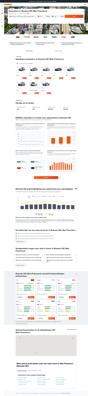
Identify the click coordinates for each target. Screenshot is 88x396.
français (54, 1)
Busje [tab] (49, 196)
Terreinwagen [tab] (44, 196)
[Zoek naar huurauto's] (2, 13)
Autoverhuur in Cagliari (22, 377)
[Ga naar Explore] (2, 16)
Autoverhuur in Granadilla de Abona (43, 379)
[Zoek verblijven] (2, 10)
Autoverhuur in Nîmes (22, 384)
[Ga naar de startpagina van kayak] (8, 4)
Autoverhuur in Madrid (41, 384)
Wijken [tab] (40, 370)
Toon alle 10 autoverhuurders (21, 323)
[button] (86, 1)
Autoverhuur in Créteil (22, 382)
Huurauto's (23, 393)
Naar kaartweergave (72, 329)
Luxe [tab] (58, 196)
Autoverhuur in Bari (21, 379)
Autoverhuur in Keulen (60, 382)
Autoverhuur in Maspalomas (61, 379)
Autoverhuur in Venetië (41, 381)
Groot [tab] (38, 196)
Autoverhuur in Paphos (60, 377)
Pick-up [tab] (54, 196)
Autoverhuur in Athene (60, 384)
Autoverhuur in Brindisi (60, 381)
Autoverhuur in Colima (41, 377)
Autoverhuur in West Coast (44, 393)
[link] (46, 177)
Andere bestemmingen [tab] (21, 370)
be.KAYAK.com (18, 393)
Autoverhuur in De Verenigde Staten (32, 393)
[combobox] (13, 13)
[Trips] (2, 22)
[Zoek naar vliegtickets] (2, 8)
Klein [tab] (29, 196)
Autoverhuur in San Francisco (55, 393)
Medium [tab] (33, 196)
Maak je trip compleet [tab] (32, 370)
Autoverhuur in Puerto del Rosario (24, 381)
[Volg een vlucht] (2, 19)
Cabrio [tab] (62, 196)
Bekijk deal (24, 78)
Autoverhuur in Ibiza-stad (41, 382)
